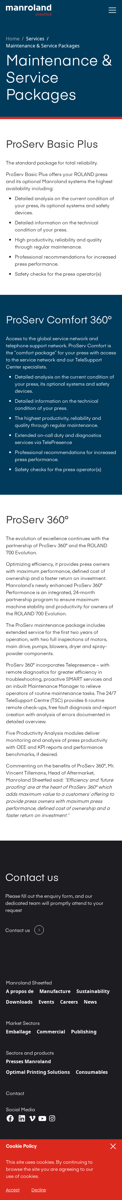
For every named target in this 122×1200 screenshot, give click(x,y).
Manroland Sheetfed (29, 982)
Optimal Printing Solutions (38, 1072)
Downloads (19, 1002)
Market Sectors (23, 1023)
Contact (15, 1093)
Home (13, 38)
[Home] (28, 10)
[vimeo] (32, 1118)
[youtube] (42, 1118)
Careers (69, 1002)
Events (46, 1002)
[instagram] (52, 1118)
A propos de (19, 991)
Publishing (84, 1031)
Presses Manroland (28, 1061)
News (90, 1002)
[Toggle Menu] (112, 10)
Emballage (18, 1031)
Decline (38, 1190)
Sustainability (93, 991)
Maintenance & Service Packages (43, 45)
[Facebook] (10, 1118)
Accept (13, 1190)
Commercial (51, 1031)
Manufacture (54, 991)
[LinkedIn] (21, 1118)
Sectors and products (30, 1052)
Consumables (92, 1072)
